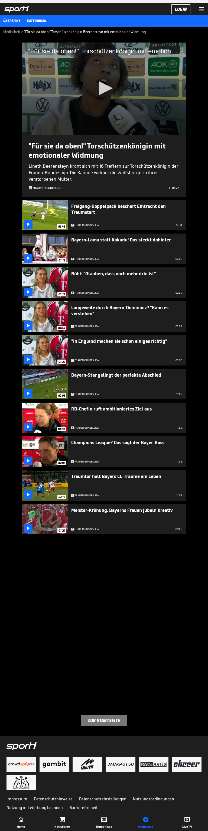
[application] (104, 89)
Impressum (16, 798)
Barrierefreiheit (83, 807)
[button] (104, 88)
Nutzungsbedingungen (153, 798)
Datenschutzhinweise (53, 798)
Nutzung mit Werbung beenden (34, 807)
